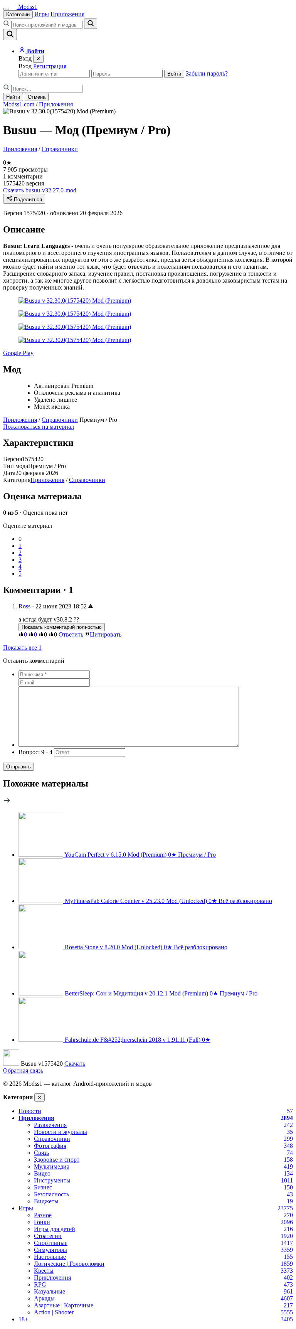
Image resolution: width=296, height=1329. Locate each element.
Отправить (18, 767)
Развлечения (50, 1125)
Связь (41, 1152)
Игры (41, 14)
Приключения (52, 1277)
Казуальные (49, 1291)
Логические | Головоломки (69, 1263)
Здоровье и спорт (56, 1159)
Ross (24, 606)
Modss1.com (18, 104)
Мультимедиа (51, 1166)
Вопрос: (35, 752)
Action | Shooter (54, 1312)
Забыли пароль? (207, 73)
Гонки (42, 1222)
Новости (29, 1111)
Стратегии (48, 1236)
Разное (43, 1215)
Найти (13, 97)
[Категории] (6, 9)
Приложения (67, 14)
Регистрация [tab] (49, 66)
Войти (174, 74)
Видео (42, 1173)
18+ (23, 1319)
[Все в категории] (7, 802)
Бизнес (43, 1187)
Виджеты (46, 1201)
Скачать (74, 1063)
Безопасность (51, 1194)
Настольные (50, 1256)
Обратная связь (23, 1070)
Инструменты (52, 1180)
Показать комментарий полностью (62, 627)
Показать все (22, 647)
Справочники (60, 149)
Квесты (44, 1270)
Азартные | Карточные (63, 1305)
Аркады (44, 1298)
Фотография (50, 1145)
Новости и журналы (60, 1132)
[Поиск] (10, 34)
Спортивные (50, 1243)
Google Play (18, 353)
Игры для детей (54, 1229)
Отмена (36, 97)
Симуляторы (50, 1249)
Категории (18, 14)
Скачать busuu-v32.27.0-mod (39, 190)
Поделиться (27, 199)
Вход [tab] (25, 66)
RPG (40, 1284)
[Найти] (90, 24)
